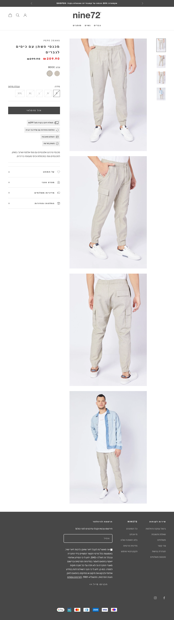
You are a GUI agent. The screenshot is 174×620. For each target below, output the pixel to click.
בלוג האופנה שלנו (129, 540)
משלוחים (161, 540)
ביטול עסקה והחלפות (156, 528)
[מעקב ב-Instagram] (155, 598)
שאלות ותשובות (158, 534)
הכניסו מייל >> (99, 584)
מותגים (77, 25)
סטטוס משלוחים (158, 557)
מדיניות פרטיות (130, 545)
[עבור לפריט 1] (161, 45)
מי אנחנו (133, 534)
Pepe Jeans (52, 40)
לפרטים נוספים (74, 577)
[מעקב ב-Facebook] (164, 598)
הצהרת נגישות (159, 551)
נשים (88, 25)
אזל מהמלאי (34, 110)
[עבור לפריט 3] (161, 78)
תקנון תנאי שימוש (129, 551)
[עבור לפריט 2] (161, 61)
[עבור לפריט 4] (161, 94)
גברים (97, 25)
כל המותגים (131, 528)
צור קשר (162, 545)
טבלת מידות (14, 86)
